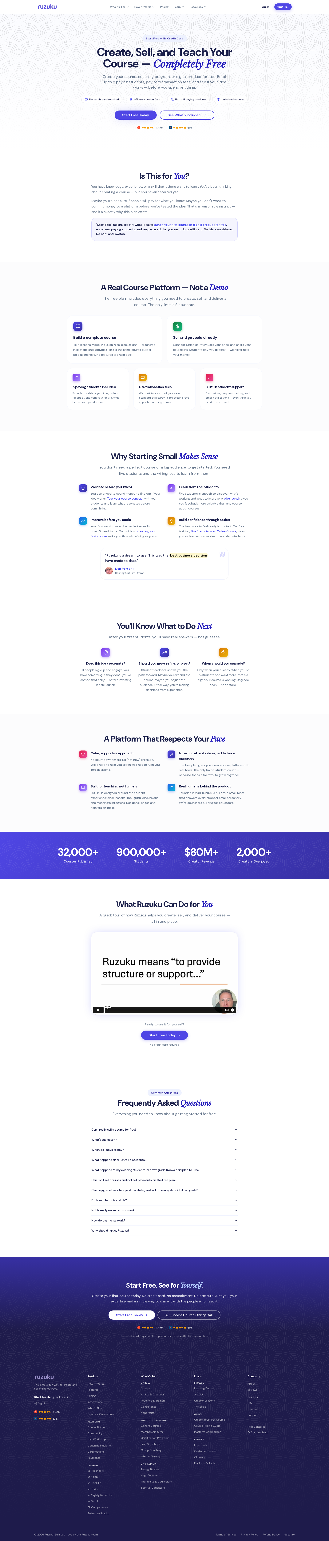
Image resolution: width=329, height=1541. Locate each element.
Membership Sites (152, 1432)
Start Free (283, 6)
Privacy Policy (249, 1534)
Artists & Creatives (152, 1394)
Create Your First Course (209, 1419)
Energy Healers (150, 1469)
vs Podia (93, 1489)
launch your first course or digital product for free (189, 225)
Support (253, 1415)
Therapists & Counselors (156, 1481)
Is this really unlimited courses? (112, 1210)
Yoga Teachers (150, 1475)
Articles (199, 1394)
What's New (95, 1408)
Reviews (252, 1389)
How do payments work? (108, 1220)
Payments (94, 1457)
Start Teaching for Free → (51, 1397)
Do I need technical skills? (109, 1200)
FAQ (250, 1403)
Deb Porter (123, 569)
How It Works (142, 7)
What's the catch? (104, 1140)
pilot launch (232, 499)
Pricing (164, 7)
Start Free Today (135, 115)
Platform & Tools (204, 1463)
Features (93, 1389)
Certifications (96, 1451)
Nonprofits (147, 1412)
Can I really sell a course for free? (114, 1130)
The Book (200, 1406)
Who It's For (117, 7)
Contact (253, 1409)
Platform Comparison (207, 1432)
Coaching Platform (99, 1445)
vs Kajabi (93, 1477)
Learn (177, 7)
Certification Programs (155, 1438)
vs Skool (93, 1501)
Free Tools (200, 1445)
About (251, 1383)
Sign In (265, 6)
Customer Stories (205, 1451)
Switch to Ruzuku (98, 1513)
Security (289, 1534)
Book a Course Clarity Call (192, 1315)
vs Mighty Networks (100, 1495)
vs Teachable (96, 1470)
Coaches (146, 1388)
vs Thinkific (94, 1483)
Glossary (199, 1457)
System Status (260, 1432)
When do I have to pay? (107, 1150)
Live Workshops (97, 1439)
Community (95, 1433)
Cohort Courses (151, 1425)
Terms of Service (226, 1534)
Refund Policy (271, 1534)
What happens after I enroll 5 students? (118, 1160)
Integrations (95, 1402)
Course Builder (97, 1427)
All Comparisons (98, 1507)
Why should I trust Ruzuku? (110, 1231)
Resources (196, 7)
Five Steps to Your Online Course (213, 531)
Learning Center (204, 1388)
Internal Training (151, 1456)
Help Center (255, 1426)
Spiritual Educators (153, 1487)
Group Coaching (151, 1450)
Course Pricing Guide (207, 1425)
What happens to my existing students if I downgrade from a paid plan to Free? (145, 1170)
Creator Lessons (204, 1400)
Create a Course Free (101, 1414)
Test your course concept (125, 499)
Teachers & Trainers (153, 1400)
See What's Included (184, 115)
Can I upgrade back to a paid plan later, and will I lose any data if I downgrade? (144, 1190)
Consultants (148, 1406)
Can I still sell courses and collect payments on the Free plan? (133, 1180)
